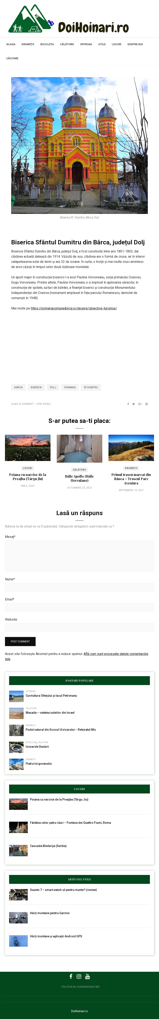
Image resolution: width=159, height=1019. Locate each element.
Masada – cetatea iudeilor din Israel (50, 712)
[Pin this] (145, 404)
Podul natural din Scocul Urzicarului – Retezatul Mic (61, 729)
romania (70, 387)
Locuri (116, 44)
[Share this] (126, 404)
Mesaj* (10, 537)
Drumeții (28, 44)
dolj (53, 387)
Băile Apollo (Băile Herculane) (79, 478)
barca (18, 387)
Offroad (86, 44)
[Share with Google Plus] (138, 404)
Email (9, 599)
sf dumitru (91, 387)
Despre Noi (135, 44)
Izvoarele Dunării (37, 746)
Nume (10, 579)
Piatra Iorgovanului (39, 763)
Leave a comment (22, 404)
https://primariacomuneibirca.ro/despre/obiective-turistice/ (74, 308)
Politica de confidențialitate (81, 986)
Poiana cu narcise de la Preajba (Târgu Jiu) (27, 476)
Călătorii (67, 44)
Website (11, 619)
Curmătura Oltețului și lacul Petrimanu (51, 695)
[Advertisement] (79, 345)
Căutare (12, 58)
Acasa (10, 44)
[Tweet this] (132, 404)
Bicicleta (47, 44)
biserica (36, 387)
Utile (102, 44)
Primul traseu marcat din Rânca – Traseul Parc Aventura (131, 478)
